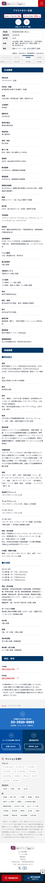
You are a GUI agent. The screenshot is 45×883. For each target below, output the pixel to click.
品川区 (26, 789)
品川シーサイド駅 (32, 806)
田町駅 (22, 811)
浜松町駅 (14, 811)
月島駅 (5, 797)
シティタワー (32, 771)
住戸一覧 (17, 57)
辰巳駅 (37, 797)
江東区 (12, 789)
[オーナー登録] (27, 22)
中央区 (5, 789)
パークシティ (7, 771)
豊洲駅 (30, 797)
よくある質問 (23, 854)
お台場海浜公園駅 (30, 802)
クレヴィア (16, 781)
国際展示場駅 (7, 806)
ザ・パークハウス (19, 771)
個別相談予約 (13, 878)
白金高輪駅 (23, 815)
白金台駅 (33, 815)
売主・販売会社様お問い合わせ (23, 864)
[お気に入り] (18, 22)
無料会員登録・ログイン (35, 878)
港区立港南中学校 (8, 678)
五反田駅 (5, 815)
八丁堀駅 (22, 797)
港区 (19, 789)
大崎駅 (37, 811)
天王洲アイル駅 (19, 806)
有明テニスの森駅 (8, 802)
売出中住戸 (17, 62)
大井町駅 (5, 811)
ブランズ (26, 776)
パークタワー (31, 767)
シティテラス (7, 776)
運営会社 (23, 859)
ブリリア (34, 776)
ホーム (4, 706)
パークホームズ (8, 767)
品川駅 (30, 811)
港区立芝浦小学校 (8, 669)
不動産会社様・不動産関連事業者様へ (23, 862)
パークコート (20, 767)
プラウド (17, 776)
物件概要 (28, 57)
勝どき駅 (13, 797)
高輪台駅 (14, 815)
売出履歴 (28, 62)
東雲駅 (19, 802)
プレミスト (6, 781)
